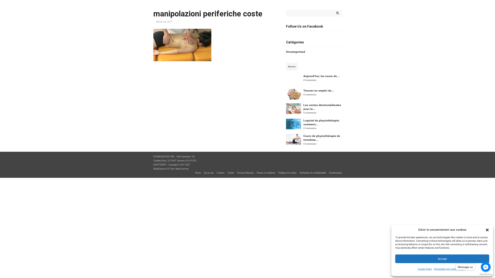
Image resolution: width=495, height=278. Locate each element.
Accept (442, 258)
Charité (230, 172)
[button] (487, 230)
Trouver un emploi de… (318, 90)
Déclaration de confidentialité (449, 269)
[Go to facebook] (486, 267)
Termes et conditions (266, 172)
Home (198, 172)
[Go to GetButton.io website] (486, 274)
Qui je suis (209, 172)
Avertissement (335, 172)
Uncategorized (295, 51)
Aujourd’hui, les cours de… (321, 76)
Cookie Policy (425, 269)
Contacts (220, 172)
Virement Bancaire (245, 172)
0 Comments (309, 80)
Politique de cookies (287, 172)
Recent (292, 66)
